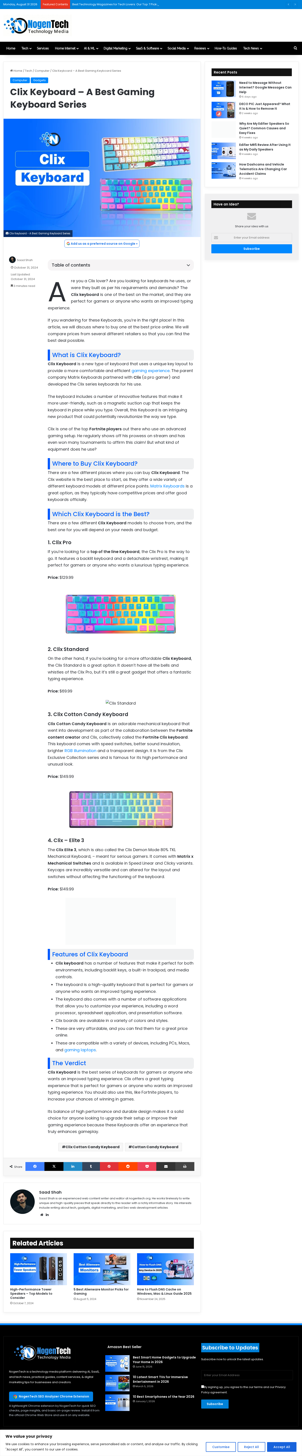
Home (10, 48)
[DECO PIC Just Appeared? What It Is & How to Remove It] (224, 110)
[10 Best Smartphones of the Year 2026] (117, 1402)
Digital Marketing (115, 48)
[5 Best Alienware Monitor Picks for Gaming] (102, 1269)
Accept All (281, 1447)
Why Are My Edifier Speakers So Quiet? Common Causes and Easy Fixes (264, 128)
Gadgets (39, 80)
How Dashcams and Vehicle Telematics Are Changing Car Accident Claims (263, 169)
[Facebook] (34, 1166)
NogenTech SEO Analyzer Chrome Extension (54, 1396)
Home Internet (65, 48)
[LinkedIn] (72, 1166)
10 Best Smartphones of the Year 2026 (163, 1396)
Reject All (251, 1447)
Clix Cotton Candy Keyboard (92, 1146)
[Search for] (295, 48)
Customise (220, 1447)
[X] (53, 1166)
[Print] (184, 1166)
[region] (151, 1443)
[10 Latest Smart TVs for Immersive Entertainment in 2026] (117, 1383)
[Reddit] (128, 1166)
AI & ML (89, 48)
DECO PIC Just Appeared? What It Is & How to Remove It (264, 106)
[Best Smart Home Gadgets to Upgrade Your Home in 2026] (117, 1363)
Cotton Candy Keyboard (155, 1146)
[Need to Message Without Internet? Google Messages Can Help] (224, 89)
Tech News (251, 48)
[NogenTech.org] (37, 25)
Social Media (177, 48)
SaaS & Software (147, 48)
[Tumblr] (91, 1166)
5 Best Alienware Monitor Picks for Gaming (101, 1291)
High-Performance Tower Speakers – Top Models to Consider (31, 1293)
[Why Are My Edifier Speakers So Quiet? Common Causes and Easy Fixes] (224, 129)
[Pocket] (147, 1166)
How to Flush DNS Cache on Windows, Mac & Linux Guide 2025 (164, 1291)
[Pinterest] (109, 1166)
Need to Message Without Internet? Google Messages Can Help (265, 87)
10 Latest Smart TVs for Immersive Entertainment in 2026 (160, 1379)
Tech (24, 48)
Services (43, 48)
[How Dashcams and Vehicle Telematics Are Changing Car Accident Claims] (224, 170)
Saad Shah (25, 260)
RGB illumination (80, 750)
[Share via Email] (165, 1166)
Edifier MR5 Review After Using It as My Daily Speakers (265, 147)
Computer (42, 71)
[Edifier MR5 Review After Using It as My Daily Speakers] (224, 151)
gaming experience (151, 370)
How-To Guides (226, 48)
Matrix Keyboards (167, 486)
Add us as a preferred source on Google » (104, 243)
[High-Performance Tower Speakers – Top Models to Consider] (38, 1269)
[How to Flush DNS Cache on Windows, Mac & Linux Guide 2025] (165, 1269)
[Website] (41, 1214)
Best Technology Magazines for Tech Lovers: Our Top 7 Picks (115, 4)
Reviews (200, 48)
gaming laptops (80, 1050)
